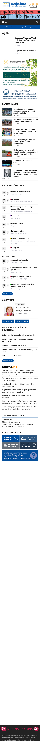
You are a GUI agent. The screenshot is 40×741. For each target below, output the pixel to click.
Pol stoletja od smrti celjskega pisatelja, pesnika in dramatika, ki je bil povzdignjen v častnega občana (25, 173)
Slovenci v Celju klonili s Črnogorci (22, 161)
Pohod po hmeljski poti (20, 239)
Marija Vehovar (23, 310)
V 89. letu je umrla (22, 307)
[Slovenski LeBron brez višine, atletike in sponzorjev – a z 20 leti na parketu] (7, 132)
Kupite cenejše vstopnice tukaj (13, 426)
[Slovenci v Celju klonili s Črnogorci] (7, 163)
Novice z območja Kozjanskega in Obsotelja (17, 424)
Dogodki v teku (8, 256)
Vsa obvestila (8, 361)
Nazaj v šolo (15, 248)
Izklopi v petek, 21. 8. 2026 (12, 356)
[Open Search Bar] (37, 22)
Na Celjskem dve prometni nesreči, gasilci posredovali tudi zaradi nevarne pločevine (25, 152)
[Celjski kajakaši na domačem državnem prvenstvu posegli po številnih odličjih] (7, 112)
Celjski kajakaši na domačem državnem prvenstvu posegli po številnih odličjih (25, 111)
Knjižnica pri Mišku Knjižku (21, 276)
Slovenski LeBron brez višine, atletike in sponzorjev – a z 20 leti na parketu (24, 131)
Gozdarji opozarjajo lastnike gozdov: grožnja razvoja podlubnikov (24, 142)
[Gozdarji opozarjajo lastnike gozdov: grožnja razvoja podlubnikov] (7, 142)
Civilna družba (7, 420)
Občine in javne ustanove (11, 422)
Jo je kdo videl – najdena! (25, 50)
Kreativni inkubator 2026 (20, 192)
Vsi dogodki (7, 294)
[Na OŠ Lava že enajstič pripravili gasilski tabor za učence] (7, 122)
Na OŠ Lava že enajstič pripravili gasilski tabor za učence (25, 120)
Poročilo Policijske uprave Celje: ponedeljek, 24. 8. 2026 (19, 340)
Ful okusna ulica (17, 231)
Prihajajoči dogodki (13, 185)
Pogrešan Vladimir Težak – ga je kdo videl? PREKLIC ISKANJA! (26, 40)
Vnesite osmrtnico (22, 321)
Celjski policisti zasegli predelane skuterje (18, 335)
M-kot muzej (16, 199)
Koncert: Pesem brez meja (21, 216)
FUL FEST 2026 (17, 223)
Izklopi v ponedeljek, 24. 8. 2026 (14, 345)
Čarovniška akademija (19, 260)
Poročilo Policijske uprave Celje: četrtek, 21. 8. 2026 (19, 350)
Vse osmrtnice (8, 321)
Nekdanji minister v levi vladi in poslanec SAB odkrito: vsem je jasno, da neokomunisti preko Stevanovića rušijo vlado (18, 372)
